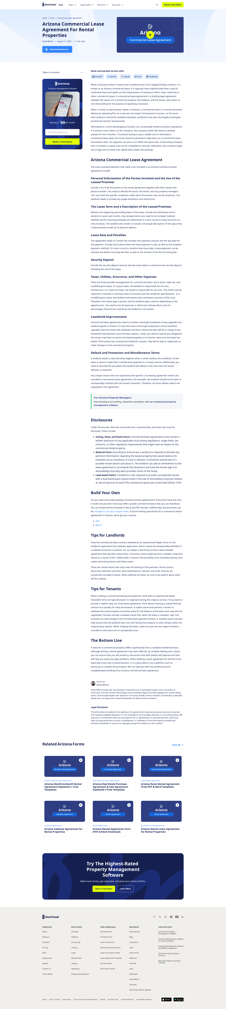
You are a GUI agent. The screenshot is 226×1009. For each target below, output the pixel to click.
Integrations (47, 958)
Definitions (133, 974)
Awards (45, 963)
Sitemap (102, 999)
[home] (49, 4)
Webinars (133, 958)
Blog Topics (76, 927)
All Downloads (106, 932)
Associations (134, 979)
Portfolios (46, 942)
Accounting (75, 942)
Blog (61, 5)
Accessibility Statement (143, 999)
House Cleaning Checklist (110, 948)
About (44, 932)
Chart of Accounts (107, 942)
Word (98, 525)
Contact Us (46, 969)
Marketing (75, 969)
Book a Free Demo (172, 4)
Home (44, 18)
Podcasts (132, 963)
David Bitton (47, 41)
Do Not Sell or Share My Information (85, 999)
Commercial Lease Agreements (70, 18)
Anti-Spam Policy (113, 999)
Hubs (131, 948)
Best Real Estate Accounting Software (169, 962)
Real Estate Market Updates (140, 990)
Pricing (45, 948)
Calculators (133, 942)
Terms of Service (54, 999)
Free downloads (108, 927)
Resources (134, 927)
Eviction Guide (106, 963)
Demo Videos (47, 974)
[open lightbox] (150, 35)
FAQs (44, 953)
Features (45, 937)
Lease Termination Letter (110, 953)
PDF (98, 521)
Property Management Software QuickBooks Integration (171, 947)
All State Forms (106, 937)
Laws (131, 969)
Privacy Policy (66, 999)
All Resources (134, 932)
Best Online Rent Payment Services (168, 955)
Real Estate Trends (107, 969)
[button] (72, 4)
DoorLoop (47, 927)
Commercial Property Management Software (167, 933)
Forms (52, 18)
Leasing (74, 948)
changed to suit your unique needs (111, 511)
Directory (133, 985)
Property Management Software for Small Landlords (171, 940)
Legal (73, 953)
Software (74, 937)
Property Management (80, 974)
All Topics (75, 932)
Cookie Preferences (127, 999)
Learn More (125, 888)
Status (44, 999)
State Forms (134, 953)
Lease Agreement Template (111, 958)
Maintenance (76, 958)
